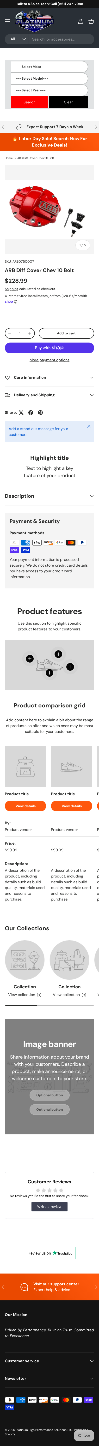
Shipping (11, 289)
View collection (21, 994)
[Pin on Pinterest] (40, 412)
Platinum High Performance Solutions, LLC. (44, 1430)
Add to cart (66, 333)
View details (26, 806)
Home (9, 158)
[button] (91, 21)
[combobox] (49, 39)
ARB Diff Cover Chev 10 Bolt (35, 158)
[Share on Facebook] (31, 412)
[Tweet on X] (21, 412)
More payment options (49, 359)
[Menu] (7, 21)
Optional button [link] (49, 1095)
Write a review (49, 1206)
